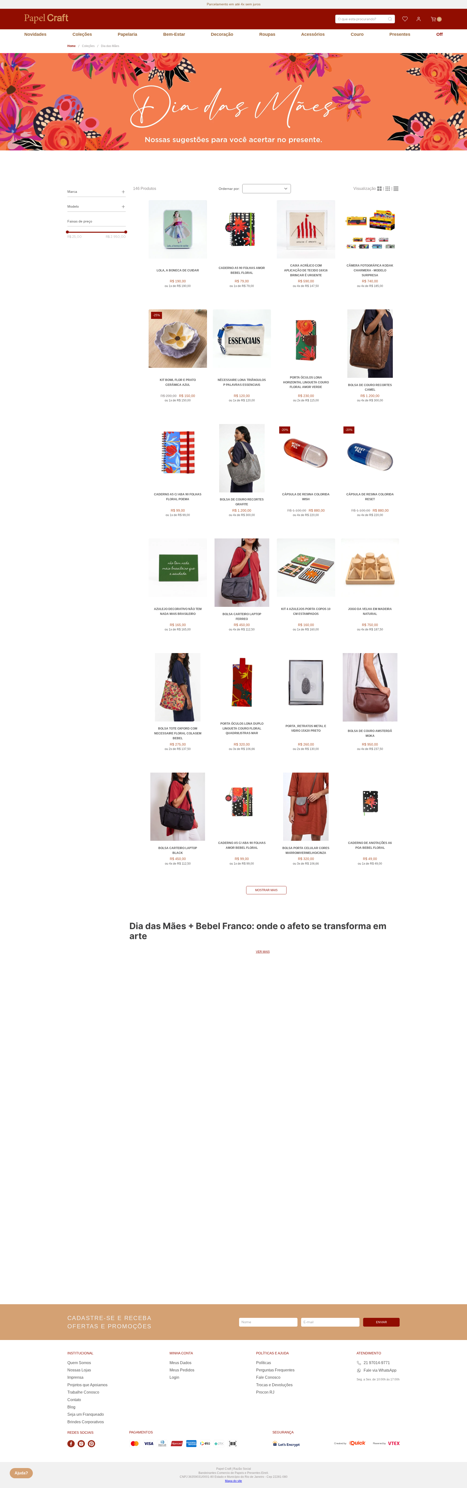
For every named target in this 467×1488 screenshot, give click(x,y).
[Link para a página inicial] (71, 46)
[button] (96, 191)
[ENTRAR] (418, 19)
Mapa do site (233, 1481)
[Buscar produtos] (389, 19)
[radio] (379, 188)
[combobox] (365, 19)
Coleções (88, 46)
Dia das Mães (110, 46)
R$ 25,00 (74, 237)
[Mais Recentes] (266, 188)
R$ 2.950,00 (116, 237)
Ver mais (263, 951)
